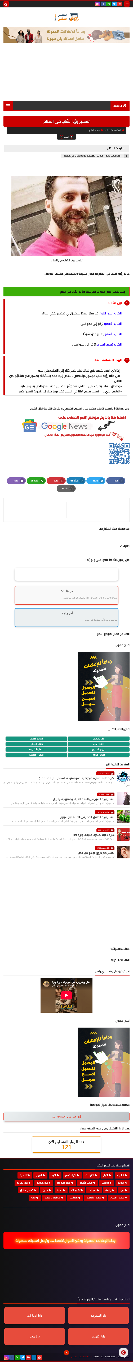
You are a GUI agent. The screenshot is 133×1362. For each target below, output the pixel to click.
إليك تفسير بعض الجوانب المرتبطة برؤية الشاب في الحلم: (93, 156)
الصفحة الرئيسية (114, 130)
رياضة (108, 1190)
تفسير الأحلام (94, 130)
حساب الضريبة (36, 749)
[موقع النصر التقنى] (66, 17)
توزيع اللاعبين (98, 749)
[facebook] (103, 4)
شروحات (75, 1190)
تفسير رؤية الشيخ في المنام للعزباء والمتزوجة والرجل (83, 799)
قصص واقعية (94, 1197)
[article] (36, 510)
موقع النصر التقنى (80, 1356)
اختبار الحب (98, 744)
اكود (53, 1175)
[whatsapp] (108, 4)
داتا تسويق (98, 739)
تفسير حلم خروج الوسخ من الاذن (96, 852)
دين (122, 1190)
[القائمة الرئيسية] (8, 105)
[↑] (66, 1352)
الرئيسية (117, 106)
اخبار (105, 1175)
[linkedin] (34, 1357)
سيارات (92, 1190)
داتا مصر (34, 1336)
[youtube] (119, 4)
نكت (33, 1197)
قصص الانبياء (117, 1197)
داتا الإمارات (34, 1315)
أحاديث (120, 1175)
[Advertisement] (66, 75)
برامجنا (105, 1182)
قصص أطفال (26, 1190)
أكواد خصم (70, 1175)
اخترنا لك (90, 1175)
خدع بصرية (22, 1182)
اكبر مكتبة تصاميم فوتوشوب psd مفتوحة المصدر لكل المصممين (76, 778)
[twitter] (114, 4)
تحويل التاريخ (99, 755)
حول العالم (42, 1182)
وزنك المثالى (36, 744)
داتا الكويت (98, 1336)
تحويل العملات (36, 755)
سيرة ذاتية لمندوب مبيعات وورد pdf (93, 834)
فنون (45, 1190)
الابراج (39, 1175)
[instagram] (97, 4)
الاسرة (23, 1175)
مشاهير (73, 1197)
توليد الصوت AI (117, 50)
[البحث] (6, 4)
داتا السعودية (99, 1315)
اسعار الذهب (36, 739)
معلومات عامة (52, 1197)
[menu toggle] (127, 4)
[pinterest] (28, 1357)
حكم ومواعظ (63, 1182)
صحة (59, 1190)
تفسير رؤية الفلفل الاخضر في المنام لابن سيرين (87, 817)
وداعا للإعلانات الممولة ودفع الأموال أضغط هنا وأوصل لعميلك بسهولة (68, 1240)
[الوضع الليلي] (123, 1352)
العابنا (121, 1182)
